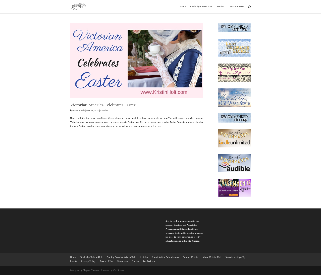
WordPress (118, 270)
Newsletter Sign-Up (235, 257)
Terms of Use (106, 261)
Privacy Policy (88, 261)
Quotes (135, 261)
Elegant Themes (91, 270)
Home (183, 7)
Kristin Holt (79, 110)
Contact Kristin (236, 7)
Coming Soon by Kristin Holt (121, 257)
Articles (220, 7)
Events (73, 261)
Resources (122, 261)
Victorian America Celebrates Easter (103, 104)
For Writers (149, 261)
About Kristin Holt (211, 257)
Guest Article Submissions (165, 257)
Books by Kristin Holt (201, 7)
